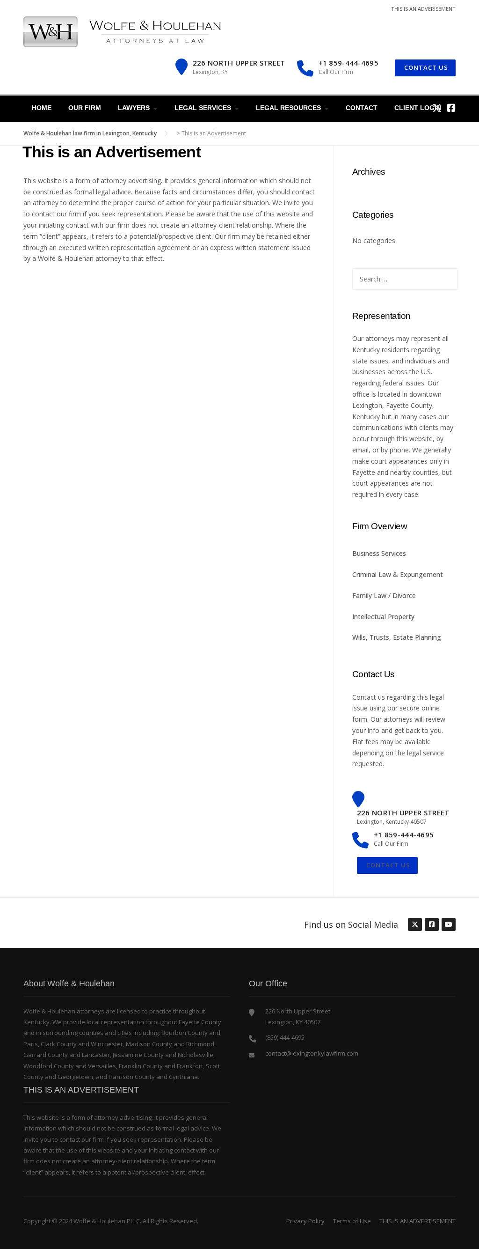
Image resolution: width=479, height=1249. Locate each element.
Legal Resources (288, 107)
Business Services (379, 553)
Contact (361, 107)
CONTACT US (425, 67)
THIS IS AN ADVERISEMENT (423, 8)
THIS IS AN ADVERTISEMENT (417, 1221)
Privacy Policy (305, 1221)
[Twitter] (437, 108)
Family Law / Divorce (384, 595)
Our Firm (84, 107)
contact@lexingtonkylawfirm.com (311, 1053)
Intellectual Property (383, 616)
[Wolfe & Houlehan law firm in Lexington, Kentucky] (122, 31)
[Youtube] (448, 925)
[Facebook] (451, 108)
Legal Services (202, 107)
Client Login (417, 107)
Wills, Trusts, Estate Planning (396, 637)
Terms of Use (352, 1221)
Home (41, 107)
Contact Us (387, 865)
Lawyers (134, 107)
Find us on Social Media (351, 924)
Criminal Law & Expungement (397, 574)
